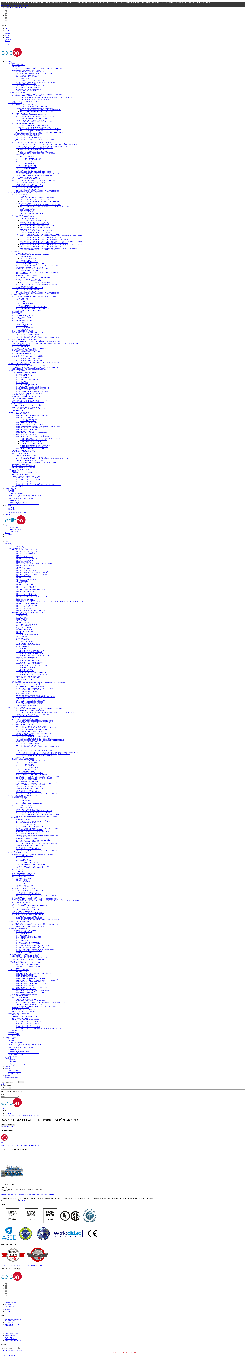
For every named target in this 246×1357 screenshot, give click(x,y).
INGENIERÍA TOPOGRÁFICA (26, 553)
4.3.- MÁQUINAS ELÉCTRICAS (23, 123)
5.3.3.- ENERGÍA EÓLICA (24, 161)
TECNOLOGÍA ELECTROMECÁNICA (29, 652)
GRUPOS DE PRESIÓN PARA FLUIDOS (29, 460)
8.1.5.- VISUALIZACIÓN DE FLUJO (28, 305)
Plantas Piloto (12, 1056)
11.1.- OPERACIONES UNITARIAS (24, 372)
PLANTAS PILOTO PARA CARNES (28, 479)
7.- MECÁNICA (13, 251)
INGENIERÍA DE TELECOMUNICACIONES (31, 610)
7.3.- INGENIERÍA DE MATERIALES (24, 276)
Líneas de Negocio (10, 1037)
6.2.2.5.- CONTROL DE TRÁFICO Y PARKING (35, 227)
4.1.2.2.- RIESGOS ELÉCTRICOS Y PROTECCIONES (37, 111)
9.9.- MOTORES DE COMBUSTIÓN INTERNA (28, 355)
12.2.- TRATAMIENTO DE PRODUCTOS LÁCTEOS (29, 400)
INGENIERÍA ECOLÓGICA (25, 560)
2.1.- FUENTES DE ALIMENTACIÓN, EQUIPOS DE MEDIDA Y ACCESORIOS (38, 68)
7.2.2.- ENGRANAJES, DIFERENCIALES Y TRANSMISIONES (37, 272)
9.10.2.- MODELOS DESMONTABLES (29, 360)
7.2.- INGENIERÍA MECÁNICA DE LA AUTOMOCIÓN (30, 269)
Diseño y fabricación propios (17, 512)
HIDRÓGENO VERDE (12, 1324)
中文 (6, 42)
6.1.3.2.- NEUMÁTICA (27, 212)
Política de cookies (10, 1335)
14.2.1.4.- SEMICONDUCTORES (31, 443)
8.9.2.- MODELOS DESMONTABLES (28, 336)
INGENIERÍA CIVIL (23, 607)
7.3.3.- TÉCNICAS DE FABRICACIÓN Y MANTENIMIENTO (36, 284)
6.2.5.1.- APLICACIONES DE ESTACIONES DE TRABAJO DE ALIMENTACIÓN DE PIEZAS (51, 236)
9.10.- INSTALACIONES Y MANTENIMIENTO (28, 357)
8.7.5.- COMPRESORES (24, 329)
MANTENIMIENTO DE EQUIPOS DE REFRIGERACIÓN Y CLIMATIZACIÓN (42, 459)
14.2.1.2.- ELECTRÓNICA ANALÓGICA (33, 440)
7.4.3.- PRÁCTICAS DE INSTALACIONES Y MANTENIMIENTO (37, 293)
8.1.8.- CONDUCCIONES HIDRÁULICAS (30, 310)
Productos (8, 543)
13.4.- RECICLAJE (18, 410)
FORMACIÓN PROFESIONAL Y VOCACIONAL (28, 612)
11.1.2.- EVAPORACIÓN (24, 376)
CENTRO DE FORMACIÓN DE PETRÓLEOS (31, 574)
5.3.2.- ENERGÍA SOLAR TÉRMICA (28, 160)
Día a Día (11, 490)
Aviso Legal (8, 1337)
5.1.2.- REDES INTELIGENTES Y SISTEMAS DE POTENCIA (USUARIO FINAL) (43, 146)
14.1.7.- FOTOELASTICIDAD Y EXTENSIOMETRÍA (33, 429)
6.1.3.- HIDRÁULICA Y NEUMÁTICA (28, 208)
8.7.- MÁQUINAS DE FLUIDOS (22, 320)
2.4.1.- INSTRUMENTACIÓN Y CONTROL (30, 85)
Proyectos (11, 492)
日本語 (7, 35)
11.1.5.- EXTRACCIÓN (23, 381)
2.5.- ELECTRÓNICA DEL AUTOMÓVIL (25, 91)
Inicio (6, 541)
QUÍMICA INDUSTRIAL (24, 631)
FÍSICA (18, 598)
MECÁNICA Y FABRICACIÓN (26, 624)
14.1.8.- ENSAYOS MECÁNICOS (27, 431)
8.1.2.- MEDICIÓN (22, 300)
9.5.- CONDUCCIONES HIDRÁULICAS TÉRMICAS (29, 348)
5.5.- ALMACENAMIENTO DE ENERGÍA (26, 179)
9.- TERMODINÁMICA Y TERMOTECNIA (22, 339)
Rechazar (9, 5)
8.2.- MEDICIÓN (17, 312)
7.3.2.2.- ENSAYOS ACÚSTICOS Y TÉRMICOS (35, 282)
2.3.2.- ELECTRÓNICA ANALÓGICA (28, 75)
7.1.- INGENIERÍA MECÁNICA (22, 253)
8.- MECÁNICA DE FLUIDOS (18, 295)
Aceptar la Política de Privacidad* (13, 1350)
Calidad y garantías (14, 531)
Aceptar (3, 5)
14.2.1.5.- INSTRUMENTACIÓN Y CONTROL (35, 445)
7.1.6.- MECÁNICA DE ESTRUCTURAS (29, 267)
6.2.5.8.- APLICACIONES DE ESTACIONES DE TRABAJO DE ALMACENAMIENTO (48, 248)
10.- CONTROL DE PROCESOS (19, 364)
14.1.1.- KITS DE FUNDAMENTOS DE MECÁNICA (33, 415)
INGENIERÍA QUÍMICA (20, 474)
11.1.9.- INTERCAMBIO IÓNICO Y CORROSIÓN (32, 388)
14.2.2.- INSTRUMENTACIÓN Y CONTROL (30, 448)
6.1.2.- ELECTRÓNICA (23, 203)
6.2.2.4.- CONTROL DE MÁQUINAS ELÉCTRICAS (37, 225)
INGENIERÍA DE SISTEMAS (25, 593)
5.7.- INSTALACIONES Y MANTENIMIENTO (27, 186)
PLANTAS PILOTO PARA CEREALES (29, 481)
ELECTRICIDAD (22, 617)
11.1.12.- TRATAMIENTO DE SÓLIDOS (29, 393)
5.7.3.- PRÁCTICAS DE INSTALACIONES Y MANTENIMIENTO (37, 191)
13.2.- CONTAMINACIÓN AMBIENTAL (25, 407)
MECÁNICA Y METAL (23, 626)
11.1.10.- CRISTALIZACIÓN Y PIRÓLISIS (30, 390)
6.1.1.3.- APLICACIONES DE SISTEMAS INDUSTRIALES (39, 201)
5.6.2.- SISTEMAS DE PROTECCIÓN (28, 184)
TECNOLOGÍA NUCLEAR (25, 671)
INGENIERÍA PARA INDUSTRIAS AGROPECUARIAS (34, 564)
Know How (12, 509)
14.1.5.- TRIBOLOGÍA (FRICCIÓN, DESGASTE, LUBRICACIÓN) (38, 426)
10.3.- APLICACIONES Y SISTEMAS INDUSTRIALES (30, 369)
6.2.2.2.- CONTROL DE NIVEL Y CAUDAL (34, 222)
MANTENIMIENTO (22, 640)
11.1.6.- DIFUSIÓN (22, 383)
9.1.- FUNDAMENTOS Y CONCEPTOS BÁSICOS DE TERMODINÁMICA (37, 341)
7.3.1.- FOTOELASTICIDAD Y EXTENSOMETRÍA (33, 277)
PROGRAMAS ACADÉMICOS (18, 548)
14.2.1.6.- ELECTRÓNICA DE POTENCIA (34, 447)
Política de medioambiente (13, 1340)
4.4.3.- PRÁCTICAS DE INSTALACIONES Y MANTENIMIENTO (37, 139)
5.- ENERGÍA (12, 141)
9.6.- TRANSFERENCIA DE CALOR (24, 350)
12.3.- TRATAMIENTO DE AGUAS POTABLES (28, 402)
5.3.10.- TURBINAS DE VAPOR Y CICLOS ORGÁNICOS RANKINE (39, 174)
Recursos (7, 1066)
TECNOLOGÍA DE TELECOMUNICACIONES (31, 665)
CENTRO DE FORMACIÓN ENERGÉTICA (30, 589)
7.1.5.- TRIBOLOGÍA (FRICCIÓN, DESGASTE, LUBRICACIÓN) (37, 265)
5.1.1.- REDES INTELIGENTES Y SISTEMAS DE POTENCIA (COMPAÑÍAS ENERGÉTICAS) (47, 144)
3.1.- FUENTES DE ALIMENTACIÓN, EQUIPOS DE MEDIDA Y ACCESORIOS (38, 94)
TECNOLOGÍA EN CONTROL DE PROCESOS (31, 672)
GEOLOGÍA (20, 555)
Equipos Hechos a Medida (16, 1054)
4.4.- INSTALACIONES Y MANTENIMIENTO (27, 134)
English (7, 28)
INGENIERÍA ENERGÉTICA (25, 588)
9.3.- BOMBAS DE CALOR (21, 345)
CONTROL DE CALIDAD (25, 659)
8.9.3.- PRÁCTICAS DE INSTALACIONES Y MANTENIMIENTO (37, 338)
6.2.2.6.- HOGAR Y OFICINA (29, 229)
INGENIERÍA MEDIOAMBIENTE (27, 558)
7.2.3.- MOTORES (22, 274)
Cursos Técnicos (13, 500)
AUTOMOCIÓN (21, 621)
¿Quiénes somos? (13, 527)
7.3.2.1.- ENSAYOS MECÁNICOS (31, 281)
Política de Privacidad (11, 1333)
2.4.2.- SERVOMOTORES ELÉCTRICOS (29, 87)
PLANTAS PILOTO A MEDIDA (18, 469)
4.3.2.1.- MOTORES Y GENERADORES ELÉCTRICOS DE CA (40, 129)
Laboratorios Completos (15, 493)
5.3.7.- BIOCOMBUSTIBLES (25, 168)
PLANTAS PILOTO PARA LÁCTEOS (28, 478)
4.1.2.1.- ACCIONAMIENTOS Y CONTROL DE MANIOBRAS (40, 110)
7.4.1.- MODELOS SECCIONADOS (27, 289)
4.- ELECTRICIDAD (15, 103)
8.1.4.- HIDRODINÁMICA (24, 303)
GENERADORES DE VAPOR (26, 455)
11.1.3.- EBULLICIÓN (23, 377)
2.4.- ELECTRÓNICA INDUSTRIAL (24, 84)
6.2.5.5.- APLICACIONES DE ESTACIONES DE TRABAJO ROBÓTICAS (44, 243)
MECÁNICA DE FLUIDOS (25, 627)
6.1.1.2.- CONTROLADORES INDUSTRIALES (35, 199)
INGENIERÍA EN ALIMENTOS (26, 551)
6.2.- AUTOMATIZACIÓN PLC (22, 215)
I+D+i (10, 511)
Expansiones (12, 507)
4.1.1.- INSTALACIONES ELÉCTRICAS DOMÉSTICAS (34, 106)
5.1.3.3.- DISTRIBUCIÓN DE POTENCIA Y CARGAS (37, 153)
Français (7, 32)
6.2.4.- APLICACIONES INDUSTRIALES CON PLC (33, 232)
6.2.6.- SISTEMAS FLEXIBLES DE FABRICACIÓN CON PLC (36, 250)
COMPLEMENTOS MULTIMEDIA (23, 467)
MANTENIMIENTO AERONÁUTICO (28, 643)
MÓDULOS (12, 1032)
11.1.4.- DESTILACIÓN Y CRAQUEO (28, 379)
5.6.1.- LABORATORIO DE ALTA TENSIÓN (30, 182)
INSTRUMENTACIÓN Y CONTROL (28, 645)
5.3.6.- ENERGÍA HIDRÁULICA (26, 167)
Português (8, 39)
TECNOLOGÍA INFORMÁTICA (26, 657)
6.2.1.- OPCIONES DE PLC (25, 217)
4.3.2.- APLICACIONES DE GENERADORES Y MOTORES (35, 127)
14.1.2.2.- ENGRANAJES (28, 421)
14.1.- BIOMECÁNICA (19, 414)
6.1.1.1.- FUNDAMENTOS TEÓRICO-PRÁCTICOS (37, 198)
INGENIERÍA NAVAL (23, 576)
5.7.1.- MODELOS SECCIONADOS (27, 187)
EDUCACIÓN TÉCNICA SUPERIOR (24, 550)
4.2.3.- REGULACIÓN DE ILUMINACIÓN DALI (32, 118)
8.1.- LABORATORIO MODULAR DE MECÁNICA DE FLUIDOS (34, 296)
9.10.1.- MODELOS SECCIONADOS (28, 358)
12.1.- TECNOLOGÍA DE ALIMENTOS (25, 398)
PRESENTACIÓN (10, 1322)
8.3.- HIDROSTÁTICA (19, 314)
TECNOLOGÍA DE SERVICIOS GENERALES (31, 674)
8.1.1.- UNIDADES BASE (24, 298)
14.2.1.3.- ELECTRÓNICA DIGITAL (32, 441)
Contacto (7, 1311)
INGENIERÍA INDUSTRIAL (25, 600)
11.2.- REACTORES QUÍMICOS (22, 395)
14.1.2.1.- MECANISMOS (28, 419)
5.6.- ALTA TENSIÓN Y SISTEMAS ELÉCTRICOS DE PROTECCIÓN (35, 180)
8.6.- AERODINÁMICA (20, 319)
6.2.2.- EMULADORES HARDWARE (28, 218)
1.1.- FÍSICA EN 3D (18, 65)
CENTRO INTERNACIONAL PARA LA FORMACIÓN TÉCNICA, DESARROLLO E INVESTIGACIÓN (50, 602)
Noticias (7, 1075)
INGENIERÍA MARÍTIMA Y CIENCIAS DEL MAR (33, 596)
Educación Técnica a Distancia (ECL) (20, 497)
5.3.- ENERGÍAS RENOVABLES (23, 156)
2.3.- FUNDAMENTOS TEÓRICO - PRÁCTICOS (28, 72)
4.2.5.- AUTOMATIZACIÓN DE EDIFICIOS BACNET (34, 122)
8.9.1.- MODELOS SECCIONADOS (27, 334)
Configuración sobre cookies (20, 5)
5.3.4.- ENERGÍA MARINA (25, 163)
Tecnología (8, 1058)
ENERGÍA (15, 471)
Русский (7, 33)
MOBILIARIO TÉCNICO (20, 464)
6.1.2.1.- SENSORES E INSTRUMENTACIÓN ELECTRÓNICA (40, 205)
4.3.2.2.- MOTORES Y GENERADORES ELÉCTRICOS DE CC (40, 130)
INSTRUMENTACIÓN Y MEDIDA (23, 466)
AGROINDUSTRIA (22, 638)
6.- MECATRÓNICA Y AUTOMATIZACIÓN (22, 193)
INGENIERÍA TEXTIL (23, 562)
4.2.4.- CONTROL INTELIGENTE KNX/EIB (30, 120)
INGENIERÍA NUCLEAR (24, 584)
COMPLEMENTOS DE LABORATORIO (21, 452)
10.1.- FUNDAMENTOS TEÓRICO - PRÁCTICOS (28, 365)
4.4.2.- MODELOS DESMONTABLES (28, 137)
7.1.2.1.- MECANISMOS (28, 258)
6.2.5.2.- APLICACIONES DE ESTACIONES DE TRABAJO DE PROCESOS (45, 237)
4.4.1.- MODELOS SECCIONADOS (27, 136)
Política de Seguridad (11, 1339)
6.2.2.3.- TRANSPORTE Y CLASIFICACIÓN (34, 224)
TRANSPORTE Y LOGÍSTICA (26, 679)
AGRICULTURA (21, 636)
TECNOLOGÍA (21, 648)
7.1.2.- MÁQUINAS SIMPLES (26, 256)
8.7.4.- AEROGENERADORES (26, 327)
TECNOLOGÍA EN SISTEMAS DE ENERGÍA (31, 660)
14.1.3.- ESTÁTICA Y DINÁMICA (27, 422)
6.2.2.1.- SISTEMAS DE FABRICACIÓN (33, 220)
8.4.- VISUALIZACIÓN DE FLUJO (23, 315)
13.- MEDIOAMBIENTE (16, 403)
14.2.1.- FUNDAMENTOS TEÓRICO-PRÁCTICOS (32, 436)
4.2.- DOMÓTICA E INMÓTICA (22, 113)
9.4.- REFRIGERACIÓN (20, 346)
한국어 (7, 45)
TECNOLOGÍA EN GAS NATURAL (28, 664)
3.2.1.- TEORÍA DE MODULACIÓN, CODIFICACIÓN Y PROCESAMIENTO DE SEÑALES (46, 98)
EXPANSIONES (13, 1034)
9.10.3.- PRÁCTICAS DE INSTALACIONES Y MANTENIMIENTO (38, 362)
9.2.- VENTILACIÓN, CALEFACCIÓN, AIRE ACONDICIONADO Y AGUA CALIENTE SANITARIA (45, 343)
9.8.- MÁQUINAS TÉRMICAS (22, 353)
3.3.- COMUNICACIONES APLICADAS (25, 101)
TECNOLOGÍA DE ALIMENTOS (27, 634)
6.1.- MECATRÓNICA (19, 194)
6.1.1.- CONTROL (22, 196)
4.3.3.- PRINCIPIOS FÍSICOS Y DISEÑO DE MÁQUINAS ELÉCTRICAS (40, 132)
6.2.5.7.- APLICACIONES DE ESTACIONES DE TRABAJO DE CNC (42, 246)
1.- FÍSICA (11, 63)
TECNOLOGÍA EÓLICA (24, 669)
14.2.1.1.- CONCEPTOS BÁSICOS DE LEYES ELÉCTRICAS (40, 438)
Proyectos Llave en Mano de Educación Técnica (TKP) (25, 495)
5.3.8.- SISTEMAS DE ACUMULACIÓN (29, 170)
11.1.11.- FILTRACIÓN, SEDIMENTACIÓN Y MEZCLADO (35, 391)
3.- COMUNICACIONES (16, 92)
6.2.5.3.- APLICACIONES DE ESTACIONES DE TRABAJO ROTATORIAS (44, 239)
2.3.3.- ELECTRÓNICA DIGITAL (27, 77)
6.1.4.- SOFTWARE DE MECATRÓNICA (29, 213)
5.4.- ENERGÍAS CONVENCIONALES (25, 177)
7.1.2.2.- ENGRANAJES (28, 260)
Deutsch (7, 41)
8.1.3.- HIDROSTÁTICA (24, 301)
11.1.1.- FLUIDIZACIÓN (24, 374)
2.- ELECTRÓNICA (14, 66)
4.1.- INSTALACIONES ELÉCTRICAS (25, 104)
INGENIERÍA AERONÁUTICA (26, 595)
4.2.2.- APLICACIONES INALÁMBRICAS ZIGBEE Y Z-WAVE (36, 117)
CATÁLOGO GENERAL (13, 1319)
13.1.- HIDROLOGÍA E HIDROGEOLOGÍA (26, 405)
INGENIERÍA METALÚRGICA (26, 605)
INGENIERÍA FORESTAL (24, 557)
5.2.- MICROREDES (19, 155)
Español (7, 30)
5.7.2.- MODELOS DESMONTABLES (28, 189)
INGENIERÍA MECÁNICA (25, 565)
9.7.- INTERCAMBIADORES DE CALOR (26, 352)
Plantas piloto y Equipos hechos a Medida (21, 498)
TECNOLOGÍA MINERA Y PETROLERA (30, 662)
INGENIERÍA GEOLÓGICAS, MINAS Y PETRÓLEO (33, 572)
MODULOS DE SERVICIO (21, 454)
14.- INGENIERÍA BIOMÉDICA (18, 412)
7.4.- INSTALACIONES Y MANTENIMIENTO (27, 288)
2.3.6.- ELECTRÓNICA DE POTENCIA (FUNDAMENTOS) (35, 82)
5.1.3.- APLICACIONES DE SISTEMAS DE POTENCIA (34, 148)
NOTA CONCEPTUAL (12, 1321)
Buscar (22, 1082)
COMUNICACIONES (23, 615)
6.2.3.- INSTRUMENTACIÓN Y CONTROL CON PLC (34, 231)
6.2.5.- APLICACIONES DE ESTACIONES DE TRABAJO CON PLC (38, 234)
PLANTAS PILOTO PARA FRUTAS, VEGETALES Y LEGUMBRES (38, 485)
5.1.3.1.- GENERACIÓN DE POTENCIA (33, 149)
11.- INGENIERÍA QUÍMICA (17, 371)
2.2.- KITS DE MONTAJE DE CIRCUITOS (26, 70)
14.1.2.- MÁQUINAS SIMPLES (26, 417)
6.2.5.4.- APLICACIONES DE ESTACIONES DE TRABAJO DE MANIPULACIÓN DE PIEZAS (51, 241)
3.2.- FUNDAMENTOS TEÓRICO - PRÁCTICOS (28, 96)
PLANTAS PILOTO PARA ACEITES (28, 483)
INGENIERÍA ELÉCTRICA (25, 591)
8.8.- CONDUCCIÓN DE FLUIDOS (24, 331)
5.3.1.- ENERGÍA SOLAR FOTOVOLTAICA (30, 158)
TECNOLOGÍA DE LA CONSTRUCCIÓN (30, 650)
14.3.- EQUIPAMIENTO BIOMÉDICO (24, 450)
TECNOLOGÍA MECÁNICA (25, 667)
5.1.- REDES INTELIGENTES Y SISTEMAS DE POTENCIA (32, 142)
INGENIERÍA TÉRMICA (24, 608)
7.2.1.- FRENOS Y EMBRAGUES (27, 270)
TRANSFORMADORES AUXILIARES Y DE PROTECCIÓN (36, 462)
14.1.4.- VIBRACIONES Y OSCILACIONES (30, 424)
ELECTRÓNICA (21, 614)
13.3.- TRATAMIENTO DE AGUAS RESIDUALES (29, 409)
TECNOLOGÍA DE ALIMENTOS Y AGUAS (26, 476)
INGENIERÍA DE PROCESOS (26, 570)
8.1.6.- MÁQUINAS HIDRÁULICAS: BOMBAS (31, 307)
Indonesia (7, 37)
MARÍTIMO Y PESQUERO (25, 641)
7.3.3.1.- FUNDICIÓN (27, 286)
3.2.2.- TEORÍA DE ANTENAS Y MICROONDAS (32, 99)
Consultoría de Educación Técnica (18, 502)
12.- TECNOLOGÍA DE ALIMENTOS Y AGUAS (24, 396)
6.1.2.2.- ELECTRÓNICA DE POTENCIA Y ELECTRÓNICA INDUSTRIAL (44, 206)
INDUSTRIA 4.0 (10, 1326)
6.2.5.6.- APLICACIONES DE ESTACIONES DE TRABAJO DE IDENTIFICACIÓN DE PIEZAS (51, 244)
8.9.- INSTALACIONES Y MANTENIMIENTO (27, 333)
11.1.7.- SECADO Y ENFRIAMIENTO (28, 384)
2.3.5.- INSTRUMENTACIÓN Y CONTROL (30, 80)
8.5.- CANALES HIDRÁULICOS (23, 317)
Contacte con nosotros (11, 1077)
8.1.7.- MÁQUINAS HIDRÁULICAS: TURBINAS (32, 308)
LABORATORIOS (14, 1035)
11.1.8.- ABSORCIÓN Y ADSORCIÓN (28, 386)
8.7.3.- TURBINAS (22, 326)
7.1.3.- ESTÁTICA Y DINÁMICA (27, 262)
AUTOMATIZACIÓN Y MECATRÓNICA (29, 678)
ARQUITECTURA (22, 581)
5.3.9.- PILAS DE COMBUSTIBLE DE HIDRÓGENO (33, 172)
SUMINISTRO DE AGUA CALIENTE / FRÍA (31, 457)
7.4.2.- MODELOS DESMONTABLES (28, 291)
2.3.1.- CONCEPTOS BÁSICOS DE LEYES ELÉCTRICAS (35, 73)
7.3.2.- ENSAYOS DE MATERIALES (28, 279)
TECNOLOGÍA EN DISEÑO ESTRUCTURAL (31, 653)
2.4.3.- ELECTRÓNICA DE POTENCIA (29, 89)
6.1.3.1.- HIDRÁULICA (27, 210)
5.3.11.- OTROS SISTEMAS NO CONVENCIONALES (34, 175)
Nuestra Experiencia (14, 529)
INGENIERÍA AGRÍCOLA (25, 577)
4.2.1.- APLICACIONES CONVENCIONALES (31, 115)
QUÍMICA (19, 567)
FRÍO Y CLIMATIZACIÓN (25, 629)
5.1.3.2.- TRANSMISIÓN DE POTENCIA (33, 151)
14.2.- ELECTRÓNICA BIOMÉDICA (24, 434)
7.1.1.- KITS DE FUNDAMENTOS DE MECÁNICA (33, 255)
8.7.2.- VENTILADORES (24, 324)
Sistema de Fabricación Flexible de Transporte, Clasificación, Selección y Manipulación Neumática (27, 1194)
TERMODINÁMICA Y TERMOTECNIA (25, 473)
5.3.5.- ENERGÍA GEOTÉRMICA (27, 165)
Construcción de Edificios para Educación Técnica (23, 504)
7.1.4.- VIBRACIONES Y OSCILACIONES (30, 263)
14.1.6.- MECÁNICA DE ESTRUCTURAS (30, 428)
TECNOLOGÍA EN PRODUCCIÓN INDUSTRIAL (32, 655)
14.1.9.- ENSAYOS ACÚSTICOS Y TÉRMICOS (31, 433)
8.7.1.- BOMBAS (21, 322)
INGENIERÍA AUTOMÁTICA (26, 586)
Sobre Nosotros (9, 1068)
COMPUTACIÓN (22, 583)
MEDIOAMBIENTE (18, 486)
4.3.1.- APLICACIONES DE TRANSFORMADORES (33, 125)
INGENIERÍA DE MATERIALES (27, 603)
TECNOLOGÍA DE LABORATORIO (28, 676)
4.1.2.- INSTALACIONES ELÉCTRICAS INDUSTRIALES (35, 108)
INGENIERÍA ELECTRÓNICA (26, 579)
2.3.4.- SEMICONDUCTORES (26, 78)
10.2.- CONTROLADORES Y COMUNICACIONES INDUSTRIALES (35, 367)
